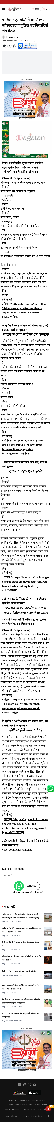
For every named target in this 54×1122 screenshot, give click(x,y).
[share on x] (9, 46)
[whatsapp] (15, 46)
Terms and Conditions (17, 1105)
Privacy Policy (38, 1100)
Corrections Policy (38, 1105)
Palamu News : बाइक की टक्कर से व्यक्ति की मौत (19, 971)
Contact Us (25, 1100)
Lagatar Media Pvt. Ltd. (37, 1116)
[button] (3, 9)
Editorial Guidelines (12, 1109)
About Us (13, 1100)
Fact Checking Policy (32, 1109)
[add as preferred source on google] (27, 46)
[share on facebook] (4, 46)
